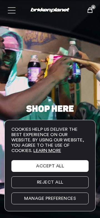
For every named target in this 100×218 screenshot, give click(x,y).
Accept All (50, 166)
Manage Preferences (50, 198)
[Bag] (90, 10)
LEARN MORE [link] (47, 150)
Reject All (50, 182)
